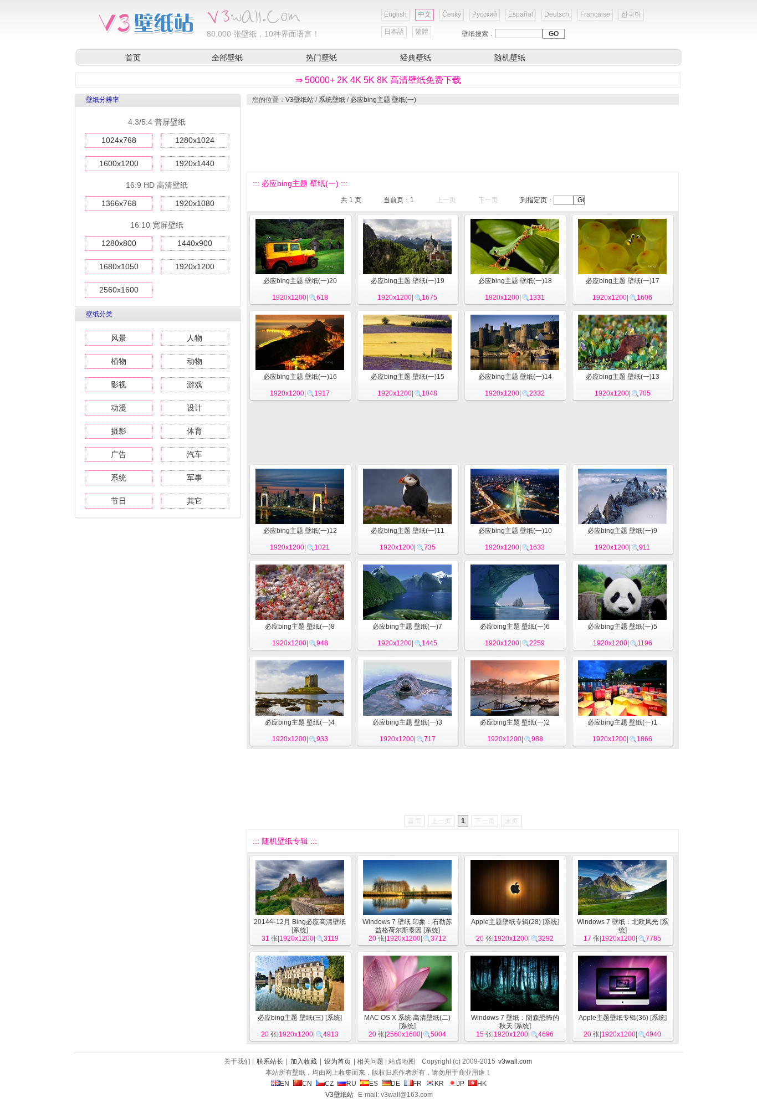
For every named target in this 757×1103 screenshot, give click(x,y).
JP (460, 1083)
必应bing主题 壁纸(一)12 (300, 531)
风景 (118, 338)
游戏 (194, 384)
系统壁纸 (332, 100)
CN (307, 1083)
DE (395, 1083)
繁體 (421, 31)
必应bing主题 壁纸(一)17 (622, 281)
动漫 (118, 407)
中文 (424, 14)
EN (284, 1083)
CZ (329, 1083)
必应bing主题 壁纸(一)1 (622, 722)
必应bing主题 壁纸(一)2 (515, 722)
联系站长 (270, 1061)
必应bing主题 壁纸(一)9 (622, 531)
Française (595, 14)
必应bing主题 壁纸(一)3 (407, 722)
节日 (118, 500)
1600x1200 (119, 163)
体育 (194, 431)
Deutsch (556, 14)
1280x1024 (194, 140)
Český (451, 14)
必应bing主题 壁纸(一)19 (407, 281)
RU (351, 1083)
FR (417, 1083)
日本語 (394, 31)
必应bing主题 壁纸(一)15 (407, 377)
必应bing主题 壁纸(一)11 (407, 531)
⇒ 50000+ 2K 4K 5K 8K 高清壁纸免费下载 (378, 80)
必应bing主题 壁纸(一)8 (300, 626)
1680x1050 (119, 266)
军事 (194, 477)
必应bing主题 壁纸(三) (291, 1018)
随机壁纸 (509, 57)
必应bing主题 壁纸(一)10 (515, 531)
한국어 (631, 14)
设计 (194, 407)
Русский (484, 14)
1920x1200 (194, 266)
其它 (194, 500)
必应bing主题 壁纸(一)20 (300, 281)
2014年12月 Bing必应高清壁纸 (300, 922)
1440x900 (194, 243)
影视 (118, 384)
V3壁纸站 (299, 100)
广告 (118, 454)
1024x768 (118, 140)
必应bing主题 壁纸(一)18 (515, 281)
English (395, 14)
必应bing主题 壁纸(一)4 (300, 722)
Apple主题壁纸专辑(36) (613, 1018)
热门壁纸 (321, 57)
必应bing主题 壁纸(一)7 (407, 626)
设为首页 (337, 1061)
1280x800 (118, 243)
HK (482, 1083)
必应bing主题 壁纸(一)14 (515, 377)
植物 (118, 361)
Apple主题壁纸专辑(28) (506, 922)
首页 (133, 57)
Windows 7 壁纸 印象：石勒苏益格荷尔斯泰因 (407, 926)
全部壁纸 (227, 57)
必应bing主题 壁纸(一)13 (622, 377)
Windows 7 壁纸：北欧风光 (617, 922)
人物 (194, 338)
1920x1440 (194, 163)
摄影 (118, 431)
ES (373, 1083)
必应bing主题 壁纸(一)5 (622, 626)
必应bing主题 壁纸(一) (383, 100)
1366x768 (118, 203)
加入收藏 (303, 1061)
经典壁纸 (415, 57)
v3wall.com (515, 1061)
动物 (194, 361)
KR (439, 1083)
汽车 (194, 454)
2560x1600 (119, 289)
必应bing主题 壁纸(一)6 (515, 626)
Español (520, 14)
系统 (118, 477)
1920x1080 (194, 203)
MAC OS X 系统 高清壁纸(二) (407, 1018)
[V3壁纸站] (146, 33)
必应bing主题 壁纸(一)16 (300, 377)
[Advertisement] (462, 138)
